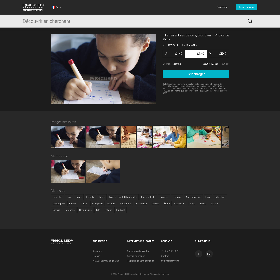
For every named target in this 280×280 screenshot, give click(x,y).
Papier (84, 203)
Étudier (72, 203)
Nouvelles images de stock (106, 261)
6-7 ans (214, 203)
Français (177, 197)
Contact (165, 256)
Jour (69, 197)
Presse (96, 256)
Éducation (220, 197)
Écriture (111, 203)
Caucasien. (180, 203)
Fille (98, 210)
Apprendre (125, 203)
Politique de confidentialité (140, 261)
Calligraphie (59, 203)
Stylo (192, 203)
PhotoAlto (192, 45)
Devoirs (56, 210)
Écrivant (164, 197)
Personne (70, 210)
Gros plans (97, 203)
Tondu (203, 203)
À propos (97, 251)
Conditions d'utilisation (138, 251)
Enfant (108, 210)
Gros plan (57, 197)
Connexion (222, 7)
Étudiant (120, 210)
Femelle (90, 197)
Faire (207, 197)
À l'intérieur (141, 203)
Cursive (155, 203)
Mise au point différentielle (123, 197)
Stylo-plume (85, 210)
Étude (167, 203)
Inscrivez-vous (246, 7)
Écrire (79, 197)
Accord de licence (136, 256)
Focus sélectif (148, 197)
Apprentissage (193, 197)
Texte (102, 197)
